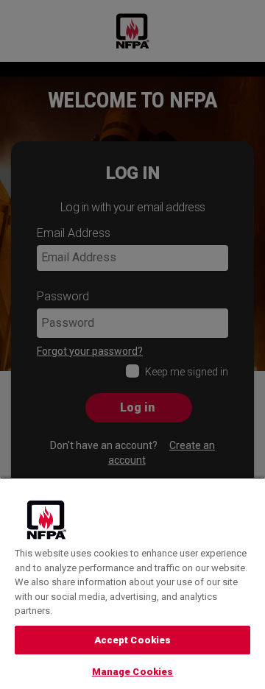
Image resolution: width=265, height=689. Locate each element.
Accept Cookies (133, 640)
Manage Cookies (133, 671)
